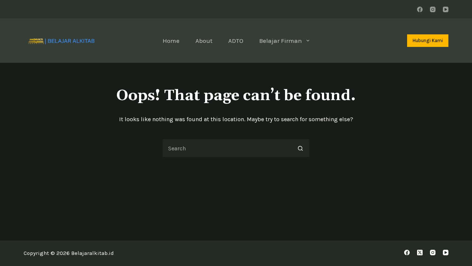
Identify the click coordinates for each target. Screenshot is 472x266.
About (203, 40)
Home (171, 40)
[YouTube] (445, 9)
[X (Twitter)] (420, 252)
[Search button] (300, 148)
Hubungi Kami (428, 40)
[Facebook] (420, 9)
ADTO (235, 40)
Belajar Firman (280, 40)
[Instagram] (432, 9)
